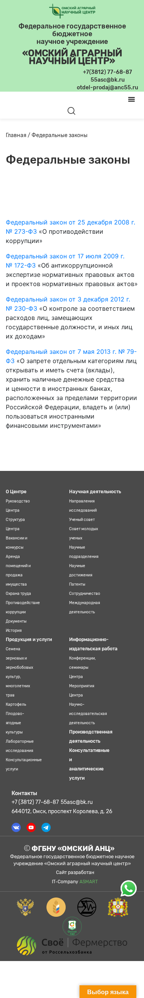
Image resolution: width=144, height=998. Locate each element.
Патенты (77, 584)
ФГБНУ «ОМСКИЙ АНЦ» (72, 848)
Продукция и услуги (29, 639)
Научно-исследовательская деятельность (88, 713)
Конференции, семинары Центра (82, 667)
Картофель (16, 704)
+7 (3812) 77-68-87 (35, 802)
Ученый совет (82, 519)
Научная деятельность (95, 491)
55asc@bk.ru (77, 802)
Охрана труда (18, 593)
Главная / (18, 135)
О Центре (16, 491)
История (14, 630)
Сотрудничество (84, 593)
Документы (16, 621)
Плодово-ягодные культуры (15, 723)
